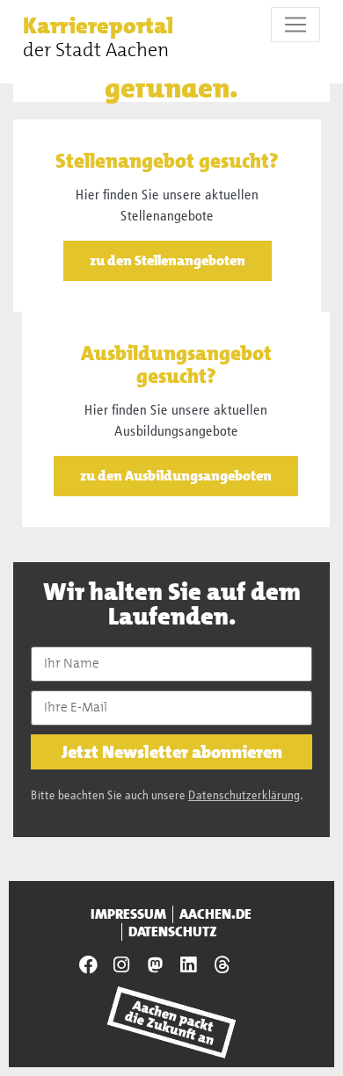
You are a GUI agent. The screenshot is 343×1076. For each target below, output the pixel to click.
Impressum (128, 914)
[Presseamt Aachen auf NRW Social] (155, 964)
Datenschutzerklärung (244, 796)
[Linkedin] (188, 964)
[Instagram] (121, 964)
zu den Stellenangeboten (167, 260)
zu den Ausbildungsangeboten (176, 475)
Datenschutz (172, 932)
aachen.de (215, 914)
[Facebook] (89, 964)
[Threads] (221, 964)
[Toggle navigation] (295, 24)
